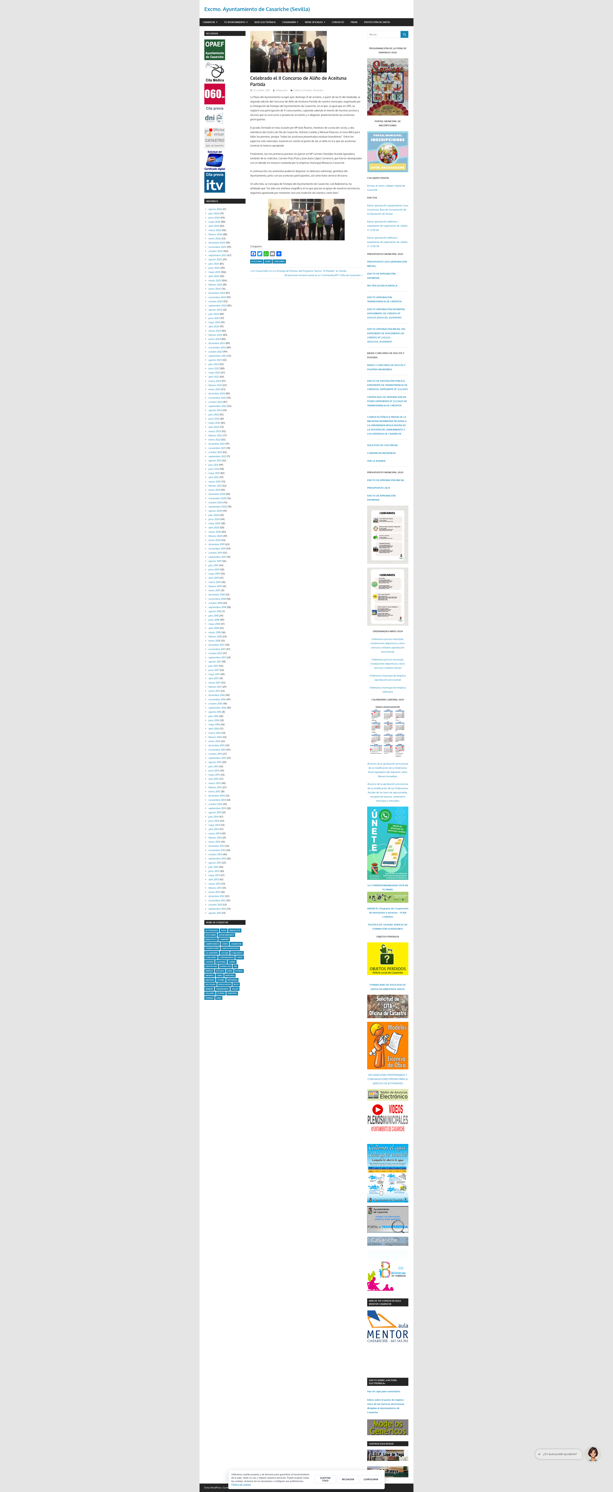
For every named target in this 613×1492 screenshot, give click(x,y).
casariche (236, 944)
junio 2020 (214, 519)
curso (232, 962)
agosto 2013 (214, 862)
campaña (224, 939)
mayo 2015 (214, 774)
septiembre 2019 (217, 556)
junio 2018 (213, 619)
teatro (221, 993)
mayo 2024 (214, 322)
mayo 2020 (214, 523)
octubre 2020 (215, 502)
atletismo (210, 935)
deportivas (211, 966)
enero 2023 (214, 389)
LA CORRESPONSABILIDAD (383, 885)
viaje (218, 998)
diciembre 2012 (216, 896)
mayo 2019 (214, 573)
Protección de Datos (377, 22)
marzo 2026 (214, 230)
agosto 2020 (215, 510)
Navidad (209, 980)
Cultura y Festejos (302, 90)
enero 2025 (214, 288)
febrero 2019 (215, 586)
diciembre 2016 (216, 695)
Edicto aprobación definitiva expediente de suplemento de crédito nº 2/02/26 (387, 242)
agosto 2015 (215, 762)
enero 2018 (214, 640)
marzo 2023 (214, 381)
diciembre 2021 (216, 443)
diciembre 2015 (216, 745)
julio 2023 (213, 364)
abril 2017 (213, 678)
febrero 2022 (215, 435)
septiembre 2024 (217, 305)
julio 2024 (213, 314)
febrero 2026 (215, 234)
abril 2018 (213, 628)
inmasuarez (282, 90)
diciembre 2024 (216, 292)
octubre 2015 (215, 753)
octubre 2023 (215, 351)
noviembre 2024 (217, 297)
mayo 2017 (214, 674)
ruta (236, 984)
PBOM (354, 22)
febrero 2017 (215, 686)
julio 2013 (213, 866)
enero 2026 (214, 238)
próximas (232, 980)
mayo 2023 (214, 372)
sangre (209, 989)
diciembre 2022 (216, 393)
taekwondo (222, 989)
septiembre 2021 (217, 456)
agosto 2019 (215, 561)
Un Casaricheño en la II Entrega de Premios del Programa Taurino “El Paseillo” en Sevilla (299, 270)
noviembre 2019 (217, 548)
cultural (221, 962)
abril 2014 (213, 829)
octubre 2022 (215, 401)
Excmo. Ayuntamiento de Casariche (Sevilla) (257, 9)
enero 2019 (214, 590)
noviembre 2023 (217, 347)
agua (223, 930)
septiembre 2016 (217, 707)
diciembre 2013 (216, 845)
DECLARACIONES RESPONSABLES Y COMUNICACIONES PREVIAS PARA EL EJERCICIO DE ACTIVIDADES (387, 1079)
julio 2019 (213, 565)
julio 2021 (213, 464)
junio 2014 (213, 820)
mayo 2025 (214, 272)
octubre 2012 (215, 904)
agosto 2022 (215, 410)
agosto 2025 (215, 259)
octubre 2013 (215, 854)
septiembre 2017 (217, 657)
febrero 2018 (215, 636)
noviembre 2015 (217, 749)
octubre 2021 (215, 452)
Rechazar (348, 1479)
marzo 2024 (214, 330)
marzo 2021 (214, 481)
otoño (220, 980)
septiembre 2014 (217, 808)
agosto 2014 (215, 812)
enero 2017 (214, 690)
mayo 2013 (214, 875)
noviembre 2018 (217, 598)
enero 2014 (214, 841)
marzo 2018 (214, 632)
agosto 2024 (215, 309)
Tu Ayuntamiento (234, 22)
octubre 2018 (215, 603)
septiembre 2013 (217, 858)
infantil (209, 975)
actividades (211, 930)
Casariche (209, 22)
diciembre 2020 (216, 494)
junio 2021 (213, 468)
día (235, 966)
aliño (268, 261)
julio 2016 (213, 716)
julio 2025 (213, 263)
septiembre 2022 (217, 406)
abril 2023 (213, 376)
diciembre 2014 (216, 795)
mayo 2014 (214, 825)
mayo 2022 (214, 422)
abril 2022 (213, 426)
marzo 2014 (214, 833)
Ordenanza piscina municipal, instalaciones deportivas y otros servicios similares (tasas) (388, 663)
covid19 (209, 962)
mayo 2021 (214, 473)
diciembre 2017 (216, 644)
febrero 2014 (215, 837)
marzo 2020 (214, 531)
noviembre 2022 (217, 397)
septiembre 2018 (217, 607)
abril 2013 (213, 879)
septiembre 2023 (217, 355)
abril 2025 (213, 276)
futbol (239, 971)
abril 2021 (213, 477)
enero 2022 (214, 439)
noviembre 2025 (217, 246)
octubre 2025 (215, 251)
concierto (237, 953)
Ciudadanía (289, 22)
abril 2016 (213, 728)
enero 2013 (214, 892)
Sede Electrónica (265, 22)
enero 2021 (214, 489)
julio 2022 (213, 414)
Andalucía (234, 930)
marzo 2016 (214, 732)
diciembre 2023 (216, 343)
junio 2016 (213, 720)
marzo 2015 (214, 783)
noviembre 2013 (217, 850)
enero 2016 (214, 741)
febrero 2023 (215, 385)
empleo (209, 971)
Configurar (370, 1479)
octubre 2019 (215, 552)
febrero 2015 (215, 787)
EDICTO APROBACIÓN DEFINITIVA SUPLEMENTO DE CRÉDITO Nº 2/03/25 (386, 313)
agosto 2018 (215, 611)
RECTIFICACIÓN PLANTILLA (382, 285)
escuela (220, 971)
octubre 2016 (215, 703)
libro (220, 975)
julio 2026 (213, 213)
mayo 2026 (214, 221)
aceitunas (256, 261)
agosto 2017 (214, 661)
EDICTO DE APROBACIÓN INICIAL (385, 480)
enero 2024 (214, 339)
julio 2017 (213, 665)
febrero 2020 (215, 535)
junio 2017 (213, 670)
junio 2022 (214, 418)
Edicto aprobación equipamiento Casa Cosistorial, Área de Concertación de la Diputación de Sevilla (387, 209)
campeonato (212, 944)
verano (209, 998)
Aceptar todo (325, 1479)
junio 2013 (213, 871)
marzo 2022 (214, 431)
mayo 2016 (214, 724)
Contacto (338, 22)
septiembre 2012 (217, 908)
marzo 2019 (214, 582)
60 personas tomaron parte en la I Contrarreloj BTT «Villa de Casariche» (322, 275)
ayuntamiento (226, 935)
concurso (279, 261)
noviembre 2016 (217, 699)
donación (225, 966)
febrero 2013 (215, 887)
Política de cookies (241, 1484)
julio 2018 (213, 615)
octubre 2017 (215, 653)
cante (225, 944)
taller (235, 989)
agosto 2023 (215, 359)
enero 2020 (214, 540)
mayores (230, 975)
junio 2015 (213, 770)
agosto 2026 (215, 209)
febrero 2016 (215, 737)
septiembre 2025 (217, 255)
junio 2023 (214, 368)
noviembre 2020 (217, 498)
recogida (210, 984)
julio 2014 (213, 816)
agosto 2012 (214, 912)
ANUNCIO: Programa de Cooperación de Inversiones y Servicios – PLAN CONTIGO (387, 912)
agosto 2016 (215, 711)
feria (229, 971)
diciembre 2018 (216, 594)
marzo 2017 (214, 682)
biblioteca (211, 939)
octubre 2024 (215, 301)
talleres (209, 993)
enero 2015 (214, 791)
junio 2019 (213, 569)
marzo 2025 (214, 280)
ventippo (232, 993)
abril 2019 (213, 577)
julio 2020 (213, 515)
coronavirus (226, 957)
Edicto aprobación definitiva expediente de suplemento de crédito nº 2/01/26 (387, 226)
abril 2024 (213, 326)
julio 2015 (213, 766)
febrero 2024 (215, 334)
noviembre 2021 (217, 448)
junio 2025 (214, 267)
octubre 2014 (215, 804)
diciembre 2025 (216, 242)
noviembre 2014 (217, 799)
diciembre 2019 (216, 544)
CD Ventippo (211, 953)
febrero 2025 (215, 284)
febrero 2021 (215, 485)
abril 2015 (213, 778)
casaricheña (212, 948)
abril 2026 (213, 225)
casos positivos (230, 948)
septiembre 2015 (217, 757)
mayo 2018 (214, 623)
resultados (224, 984)
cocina (224, 953)
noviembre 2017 (217, 649)
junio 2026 (214, 217)
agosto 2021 (214, 460)
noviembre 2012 (217, 900)
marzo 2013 (214, 883)
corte (239, 957)
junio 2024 (214, 318)
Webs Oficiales (314, 22)
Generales (318, 90)
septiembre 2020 (217, 506)
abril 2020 (213, 527)
